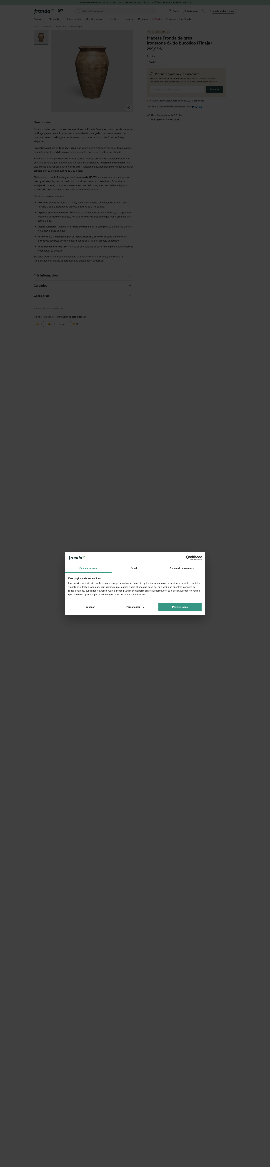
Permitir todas (180, 607)
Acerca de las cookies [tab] (182, 568)
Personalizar (133, 607)
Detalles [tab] (135, 568)
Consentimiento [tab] (88, 568)
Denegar (90, 607)
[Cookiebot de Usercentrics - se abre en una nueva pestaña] (188, 557)
